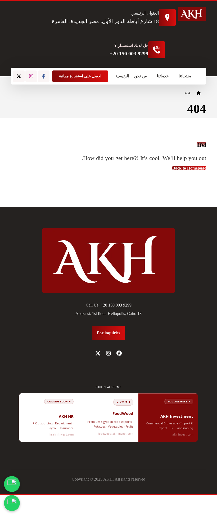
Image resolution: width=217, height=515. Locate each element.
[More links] (197, 76)
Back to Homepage (189, 168)
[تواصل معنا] (12, 503)
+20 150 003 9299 (116, 305)
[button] (43, 76)
